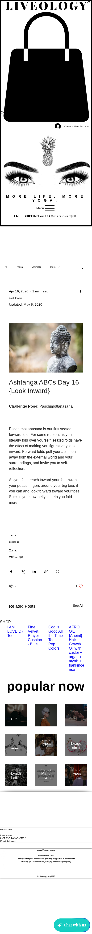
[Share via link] (46, 571)
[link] (46, 67)
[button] (81, 267)
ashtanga (14, 542)
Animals (36, 267)
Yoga (13, 550)
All (6, 267)
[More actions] (80, 291)
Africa (20, 267)
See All (78, 605)
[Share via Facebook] (11, 571)
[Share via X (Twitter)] (23, 571)
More (53, 267)
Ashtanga (16, 556)
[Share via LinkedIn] (34, 571)
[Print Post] (57, 571)
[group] (46, 650)
